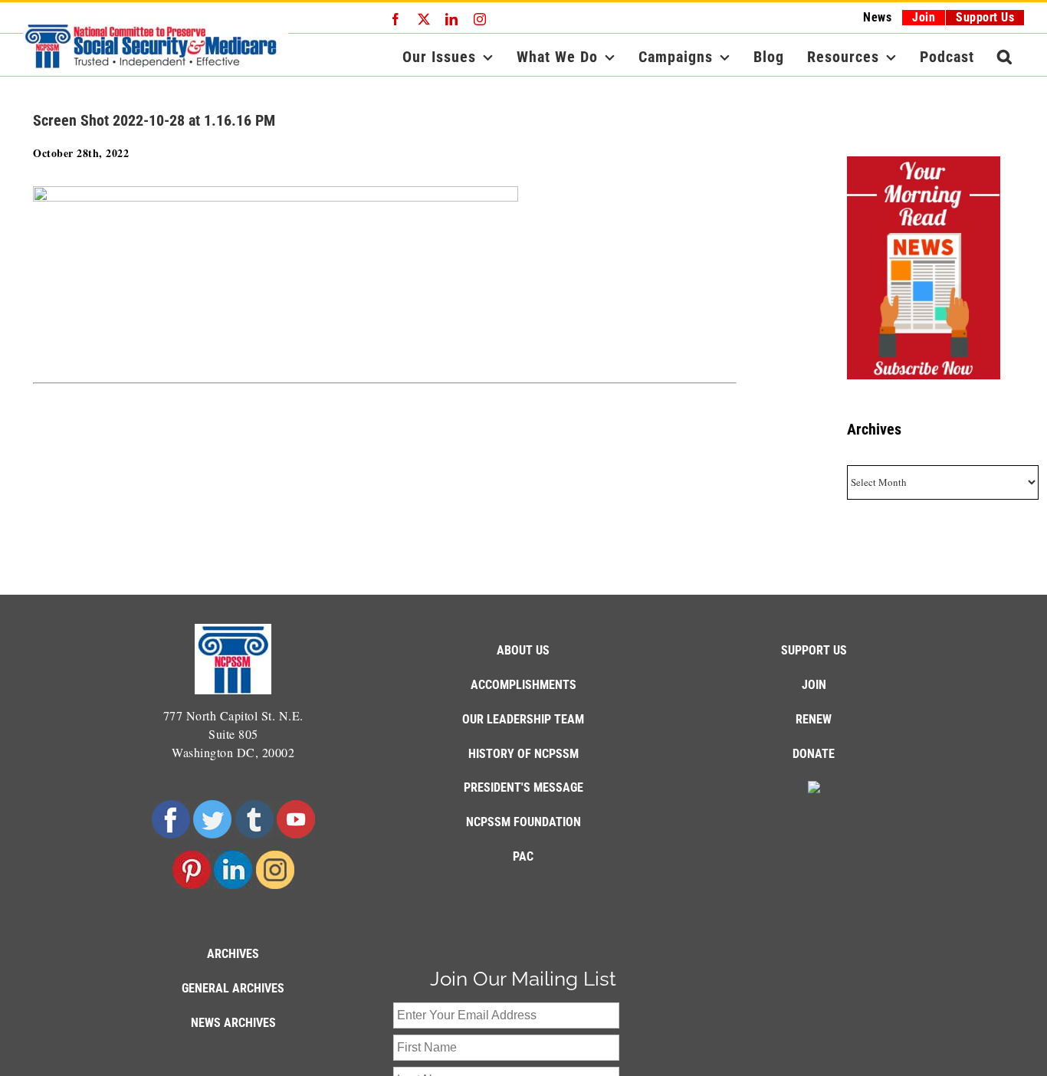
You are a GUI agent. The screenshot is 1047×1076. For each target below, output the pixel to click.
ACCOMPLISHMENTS (523, 684)
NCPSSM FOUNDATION (523, 822)
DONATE (814, 753)
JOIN (814, 684)
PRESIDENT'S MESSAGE (523, 787)
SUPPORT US (814, 650)
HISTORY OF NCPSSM (523, 753)
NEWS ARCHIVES (233, 1022)
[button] (1005, 57)
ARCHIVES (233, 953)
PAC (523, 856)
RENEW (814, 719)
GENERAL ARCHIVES (233, 988)
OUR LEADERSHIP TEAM (523, 719)
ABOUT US (523, 650)
